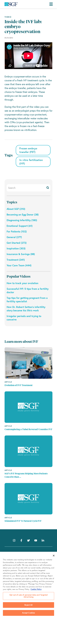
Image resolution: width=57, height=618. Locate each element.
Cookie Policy (36, 589)
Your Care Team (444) (19, 265)
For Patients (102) (17, 231)
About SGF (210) (16, 209)
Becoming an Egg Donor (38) (23, 214)
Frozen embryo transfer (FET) (28, 150)
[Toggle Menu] (52, 4)
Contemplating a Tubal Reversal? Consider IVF (28, 429)
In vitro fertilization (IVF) (31, 161)
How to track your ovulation (22, 283)
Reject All (28, 605)
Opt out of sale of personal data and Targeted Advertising (28, 596)
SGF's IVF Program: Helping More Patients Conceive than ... (26, 475)
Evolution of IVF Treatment (19, 385)
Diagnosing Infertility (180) (22, 220)
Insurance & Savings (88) (21, 254)
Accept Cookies (28, 613)
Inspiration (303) (16, 248)
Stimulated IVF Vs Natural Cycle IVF (23, 521)
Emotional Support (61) (20, 225)
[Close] (54, 556)
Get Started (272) (17, 242)
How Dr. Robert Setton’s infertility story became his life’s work (26, 308)
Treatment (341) (16, 259)
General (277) (14, 237)
